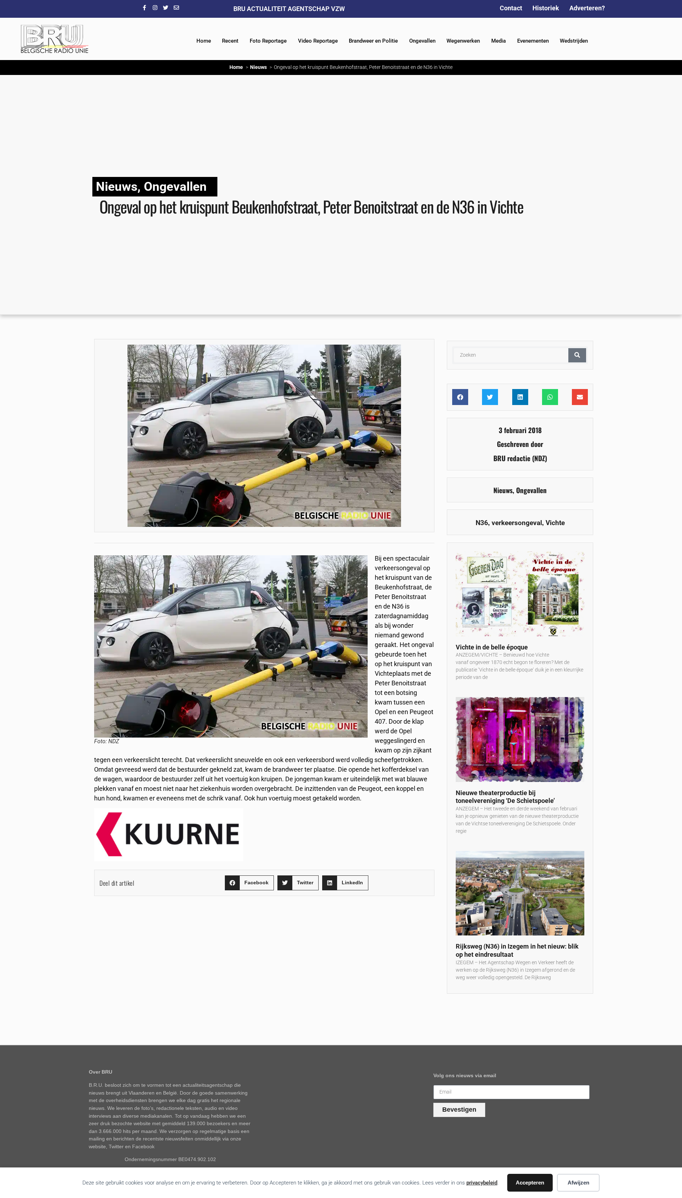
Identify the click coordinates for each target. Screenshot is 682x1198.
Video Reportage (318, 41)
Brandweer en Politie (373, 41)
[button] (249, 883)
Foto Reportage (268, 41)
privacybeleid (481, 1183)
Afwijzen (578, 1183)
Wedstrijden (574, 41)
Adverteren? (587, 8)
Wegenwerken (463, 41)
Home (203, 41)
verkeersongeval (517, 523)
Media (498, 41)
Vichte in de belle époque (492, 647)
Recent (230, 41)
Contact (511, 8)
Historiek (545, 8)
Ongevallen (422, 41)
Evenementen (533, 41)
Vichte (555, 523)
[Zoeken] (577, 355)
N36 (482, 523)
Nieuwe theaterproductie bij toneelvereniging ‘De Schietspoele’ (505, 797)
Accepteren (530, 1183)
